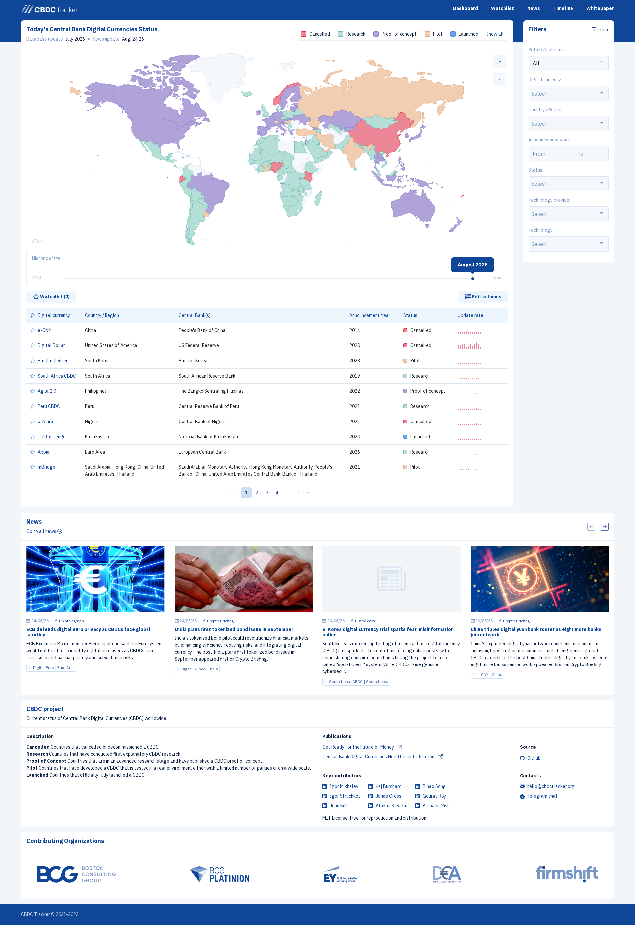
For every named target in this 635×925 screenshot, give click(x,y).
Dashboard (465, 8)
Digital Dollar (51, 345)
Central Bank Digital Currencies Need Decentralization (378, 757)
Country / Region (546, 110)
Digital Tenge (52, 437)
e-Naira (45, 421)
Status (535, 170)
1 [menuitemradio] (246, 493)
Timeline (563, 8)
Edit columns (486, 297)
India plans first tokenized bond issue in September (234, 629)
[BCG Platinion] (219, 874)
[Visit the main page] (49, 9)
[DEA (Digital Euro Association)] (447, 874)
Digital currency (545, 80)
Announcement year (549, 140)
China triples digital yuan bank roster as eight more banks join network (536, 632)
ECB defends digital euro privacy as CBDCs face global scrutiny (88, 632)
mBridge (46, 467)
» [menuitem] (307, 493)
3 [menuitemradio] (267, 493)
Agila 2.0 (47, 391)
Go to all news (41, 531)
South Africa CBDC (57, 376)
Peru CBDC (49, 406)
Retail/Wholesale (546, 50)
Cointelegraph (71, 620)
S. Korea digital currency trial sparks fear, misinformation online (388, 632)
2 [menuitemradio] (256, 493)
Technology (541, 230)
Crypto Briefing (220, 620)
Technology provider (550, 200)
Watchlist (502, 8)
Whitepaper (600, 8)
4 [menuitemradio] (277, 493)
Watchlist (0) (54, 297)
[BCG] (76, 874)
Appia (44, 452)
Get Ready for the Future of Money (358, 747)
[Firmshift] (567, 874)
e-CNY (44, 330)
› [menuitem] (298, 493)
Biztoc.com (364, 620)
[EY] (341, 874)
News (533, 8)
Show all (495, 34)
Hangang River (53, 361)
